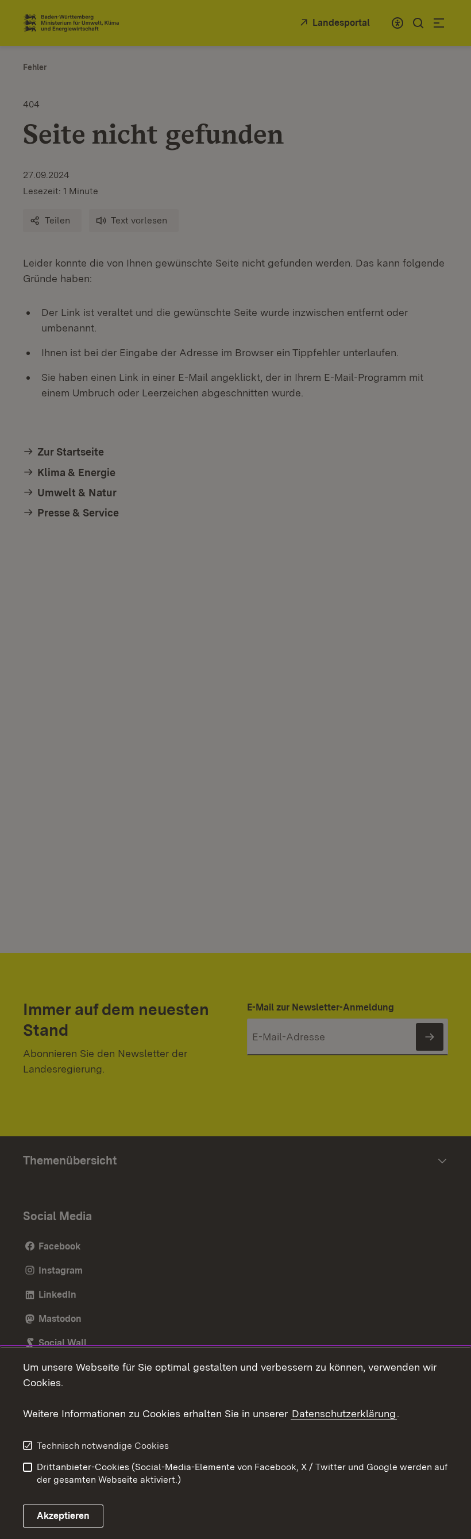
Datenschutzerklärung (344, 1413)
